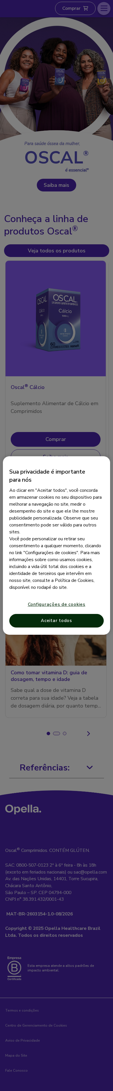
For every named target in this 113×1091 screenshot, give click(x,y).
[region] (56, 545)
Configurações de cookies (56, 604)
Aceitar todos (56, 620)
